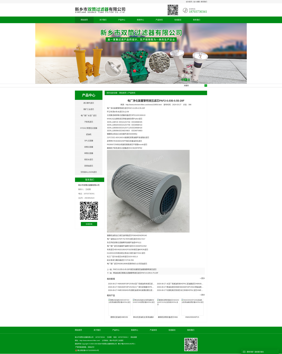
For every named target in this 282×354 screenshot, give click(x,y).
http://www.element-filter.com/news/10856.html (144, 105)
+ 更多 (202, 278)
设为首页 (189, 2)
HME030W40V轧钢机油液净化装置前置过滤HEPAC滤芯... (131, 290)
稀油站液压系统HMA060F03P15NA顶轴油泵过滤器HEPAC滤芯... (180, 287)
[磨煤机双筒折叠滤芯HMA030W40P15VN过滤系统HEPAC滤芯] (168, 307)
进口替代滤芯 (88, 103)
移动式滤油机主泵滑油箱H (143, 317)
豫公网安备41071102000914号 (88, 350)
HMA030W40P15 (192, 317)
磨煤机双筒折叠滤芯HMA (168, 317)
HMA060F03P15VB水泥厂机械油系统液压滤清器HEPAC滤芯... (131, 284)
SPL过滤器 (88, 141)
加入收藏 (196, 2)
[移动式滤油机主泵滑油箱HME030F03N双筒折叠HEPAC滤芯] (144, 307)
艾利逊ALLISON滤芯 (89, 172)
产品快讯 (159, 20)
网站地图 (134, 337)
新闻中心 (140, 20)
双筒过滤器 (88, 147)
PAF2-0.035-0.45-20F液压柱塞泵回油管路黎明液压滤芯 (135, 269)
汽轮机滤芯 (88, 122)
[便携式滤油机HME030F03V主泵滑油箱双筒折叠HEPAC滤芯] (119, 307)
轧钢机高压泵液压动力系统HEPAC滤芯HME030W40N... (180, 290)
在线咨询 (89, 224)
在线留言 (177, 20)
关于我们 (103, 20)
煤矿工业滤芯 (88, 109)
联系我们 (204, 2)
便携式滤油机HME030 (119, 317)
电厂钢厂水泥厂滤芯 (89, 115)
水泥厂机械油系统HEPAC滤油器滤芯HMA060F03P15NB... (180, 284)
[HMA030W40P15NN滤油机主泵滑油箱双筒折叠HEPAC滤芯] (192, 307)
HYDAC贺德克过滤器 (88, 128)
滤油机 (88, 134)
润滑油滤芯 (88, 166)
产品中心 (121, 20)
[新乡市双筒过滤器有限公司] (100, 14)
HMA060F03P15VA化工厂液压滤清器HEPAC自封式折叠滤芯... (131, 287)
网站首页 (84, 20)
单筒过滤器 (88, 153)
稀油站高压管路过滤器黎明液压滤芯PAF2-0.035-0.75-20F (135, 273)
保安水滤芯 (88, 159)
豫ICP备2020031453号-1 (126, 344)
